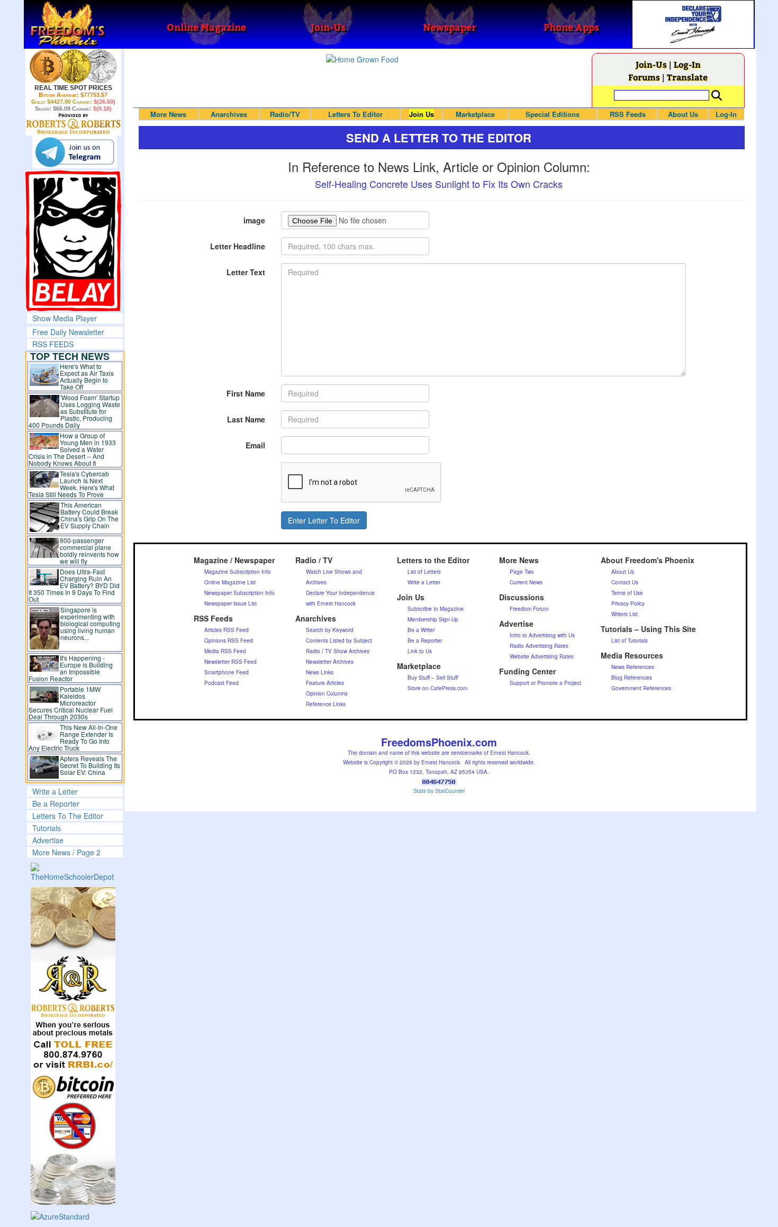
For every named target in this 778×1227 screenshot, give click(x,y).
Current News (526, 582)
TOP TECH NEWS (70, 356)
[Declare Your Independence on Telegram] (74, 152)
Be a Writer (421, 630)
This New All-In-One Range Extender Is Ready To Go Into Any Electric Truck (73, 737)
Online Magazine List (230, 582)
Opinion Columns (327, 693)
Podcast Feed (221, 683)
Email (255, 445)
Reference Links (326, 704)
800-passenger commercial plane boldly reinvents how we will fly (89, 550)
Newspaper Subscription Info (239, 593)
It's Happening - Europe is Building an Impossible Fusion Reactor (71, 668)
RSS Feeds (628, 114)
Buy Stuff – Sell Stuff (433, 677)
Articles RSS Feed (226, 630)
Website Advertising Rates (542, 656)
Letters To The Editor (67, 815)
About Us (683, 114)
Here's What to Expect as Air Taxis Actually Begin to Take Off (87, 376)
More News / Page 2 (66, 852)
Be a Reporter (55, 803)
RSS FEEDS (53, 344)
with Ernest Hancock (331, 603)
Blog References (631, 677)
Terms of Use (627, 593)
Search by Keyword (330, 630)
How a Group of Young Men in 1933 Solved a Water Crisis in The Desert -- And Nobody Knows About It (72, 449)
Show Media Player (64, 318)
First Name (246, 393)
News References (632, 667)
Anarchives (229, 114)
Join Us (421, 114)
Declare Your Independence (340, 593)
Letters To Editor (355, 114)
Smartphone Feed (226, 672)
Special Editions (553, 114)
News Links (319, 672)
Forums (644, 77)
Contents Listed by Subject (339, 640)
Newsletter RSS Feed (230, 661)
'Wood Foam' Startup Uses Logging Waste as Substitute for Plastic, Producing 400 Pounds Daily (74, 411)
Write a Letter (55, 791)
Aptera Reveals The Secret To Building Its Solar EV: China (90, 765)
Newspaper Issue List (230, 603)
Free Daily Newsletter (68, 332)
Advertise (48, 840)
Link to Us (420, 651)
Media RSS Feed (225, 651)
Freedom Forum (529, 608)
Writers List (624, 614)
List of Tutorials (629, 640)
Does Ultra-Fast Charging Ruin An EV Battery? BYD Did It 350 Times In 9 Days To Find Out (74, 585)
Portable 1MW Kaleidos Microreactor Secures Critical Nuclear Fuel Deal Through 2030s (71, 702)
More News (168, 114)
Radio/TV (285, 114)
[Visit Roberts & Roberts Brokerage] (73, 66)
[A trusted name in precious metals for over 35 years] (73, 124)
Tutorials (46, 828)
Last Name (246, 419)
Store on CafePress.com (437, 688)
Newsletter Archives (330, 661)
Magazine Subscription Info (237, 571)
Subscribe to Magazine (436, 608)
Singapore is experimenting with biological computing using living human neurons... (90, 623)
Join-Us (651, 64)
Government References (641, 688)
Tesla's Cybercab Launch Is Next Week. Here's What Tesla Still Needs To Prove (72, 484)
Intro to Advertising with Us (542, 635)
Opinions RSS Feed (228, 640)
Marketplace (475, 114)
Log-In (687, 64)
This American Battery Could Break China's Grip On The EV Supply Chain (89, 515)
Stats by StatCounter (439, 791)
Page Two (522, 571)
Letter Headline (237, 246)
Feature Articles (325, 683)
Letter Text (246, 272)
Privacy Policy (628, 603)
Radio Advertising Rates (539, 645)
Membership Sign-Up (433, 619)
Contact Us (624, 582)
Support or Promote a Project (545, 683)
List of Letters (424, 571)
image (254, 220)
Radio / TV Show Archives (337, 651)
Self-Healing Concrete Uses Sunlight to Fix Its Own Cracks (439, 184)
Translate (687, 77)
